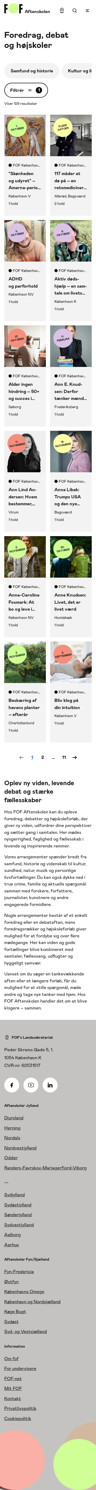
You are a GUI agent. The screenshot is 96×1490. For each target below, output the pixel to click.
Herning (12, 1128)
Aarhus (11, 1245)
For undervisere (20, 1368)
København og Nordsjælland (32, 1302)
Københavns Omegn (24, 1291)
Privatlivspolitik (20, 1408)
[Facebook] (11, 1085)
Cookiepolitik (17, 1418)
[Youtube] (30, 1085)
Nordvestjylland (20, 1148)
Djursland (13, 1118)
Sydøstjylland (17, 1205)
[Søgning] (74, 10)
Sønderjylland (18, 1215)
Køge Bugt (15, 1311)
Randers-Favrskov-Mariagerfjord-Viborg (45, 1168)
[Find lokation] (61, 10)
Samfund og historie (32, 71)
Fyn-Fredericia (19, 1271)
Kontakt (12, 1398)
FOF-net (13, 1378)
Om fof (11, 1358)
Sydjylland (14, 1195)
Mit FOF (13, 1388)
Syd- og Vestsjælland (25, 1331)
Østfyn (11, 1282)
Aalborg (12, 1234)
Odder (11, 1158)
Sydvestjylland (19, 1225)
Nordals (12, 1138)
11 (64, 757)
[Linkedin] (50, 1085)
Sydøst (11, 1322)
